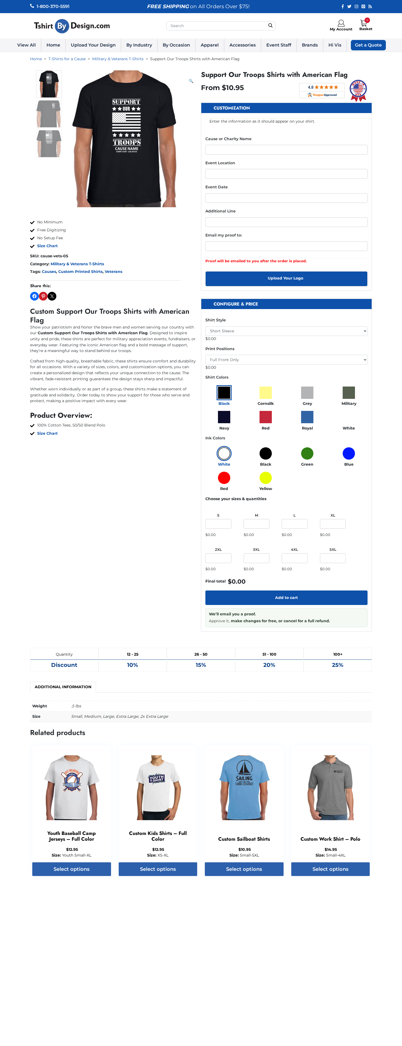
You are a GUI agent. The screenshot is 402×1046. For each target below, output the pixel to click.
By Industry (139, 45)
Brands (310, 45)
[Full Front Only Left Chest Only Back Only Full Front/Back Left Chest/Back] (286, 360)
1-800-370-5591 (53, 6)
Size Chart (47, 245)
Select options (71, 869)
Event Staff (278, 45)
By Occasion (176, 45)
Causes (49, 271)
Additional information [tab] (63, 686)
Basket (365, 29)
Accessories (242, 45)
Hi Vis (334, 45)
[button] (191, 81)
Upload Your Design (93, 45)
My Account (341, 29)
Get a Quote (368, 45)
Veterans (113, 271)
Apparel (210, 45)
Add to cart (286, 597)
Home (53, 45)
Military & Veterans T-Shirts (77, 263)
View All (26, 45)
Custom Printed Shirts (80, 271)
